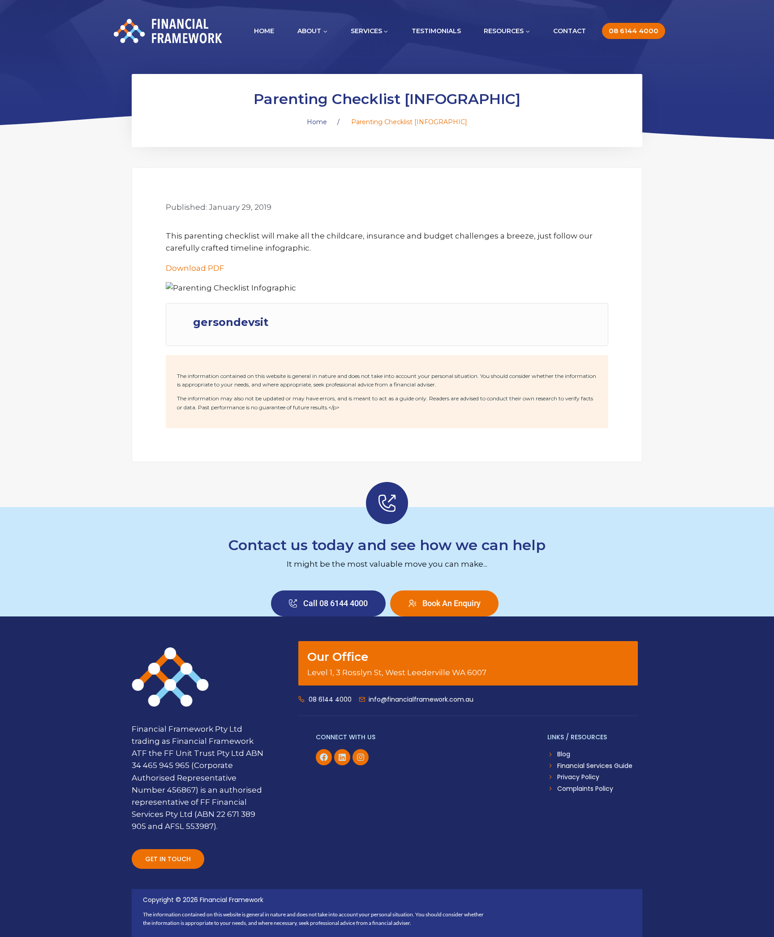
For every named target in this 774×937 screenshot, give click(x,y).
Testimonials (436, 31)
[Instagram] (361, 757)
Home (264, 31)
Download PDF (195, 268)
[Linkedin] (342, 757)
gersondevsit (230, 322)
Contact (569, 31)
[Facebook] (324, 757)
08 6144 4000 (633, 30)
